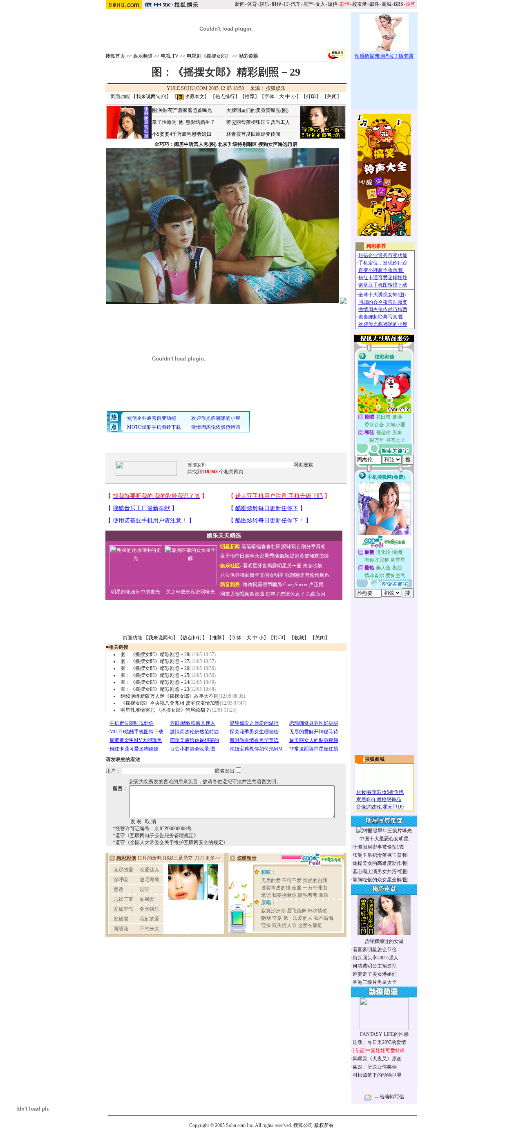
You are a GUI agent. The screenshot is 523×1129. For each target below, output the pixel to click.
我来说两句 (160, 638)
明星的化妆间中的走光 (135, 592)
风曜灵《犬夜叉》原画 (377, 1059)
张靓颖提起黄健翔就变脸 (302, 556)
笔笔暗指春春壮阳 (261, 546)
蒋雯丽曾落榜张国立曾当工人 (258, 122)
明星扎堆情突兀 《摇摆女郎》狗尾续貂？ (165, 710)
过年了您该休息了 (285, 594)
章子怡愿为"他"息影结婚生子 (183, 122)
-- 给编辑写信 (389, 1097)
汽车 (296, 4)
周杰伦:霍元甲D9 (385, 807)
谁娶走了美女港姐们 (375, 974)
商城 (386, 4)
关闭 (332, 96)
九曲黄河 (316, 594)
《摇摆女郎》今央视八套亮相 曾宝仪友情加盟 (170, 703)
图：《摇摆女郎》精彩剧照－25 (155, 675)
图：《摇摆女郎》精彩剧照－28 (155, 654)
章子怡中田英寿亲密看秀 (247, 556)
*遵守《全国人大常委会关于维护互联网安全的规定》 (170, 842)
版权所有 (324, 1125)
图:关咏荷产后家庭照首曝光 (182, 110)
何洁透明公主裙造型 (375, 966)
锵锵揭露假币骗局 (262, 584)
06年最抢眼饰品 (384, 799)
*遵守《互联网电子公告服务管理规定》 (156, 835)
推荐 (250, 96)
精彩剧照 (249, 56)
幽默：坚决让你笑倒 (375, 1067)
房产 (308, 4)
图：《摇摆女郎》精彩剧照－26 (155, 668)
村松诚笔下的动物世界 (377, 1075)
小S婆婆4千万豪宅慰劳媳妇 (181, 134)
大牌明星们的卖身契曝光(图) (257, 110)
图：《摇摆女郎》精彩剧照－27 (155, 661)
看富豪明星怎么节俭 (375, 949)
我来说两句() (151, 96)
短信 (332, 4)
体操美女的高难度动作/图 (380, 863)
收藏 (299, 638)
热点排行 (225, 96)
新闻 (240, 4)
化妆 (361, 792)
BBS (398, 4)
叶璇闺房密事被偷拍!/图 (379, 847)
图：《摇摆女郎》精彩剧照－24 (155, 682)
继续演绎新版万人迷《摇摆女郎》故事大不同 (170, 696)
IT (286, 4)
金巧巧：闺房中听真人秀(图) (185, 144)
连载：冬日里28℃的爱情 (379, 1042)
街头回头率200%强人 (375, 958)
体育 (252, 4)
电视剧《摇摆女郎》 (209, 56)
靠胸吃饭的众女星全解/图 (380, 880)
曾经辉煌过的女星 (384, 941)
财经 (277, 4)
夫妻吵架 (312, 566)
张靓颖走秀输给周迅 (307, 575)
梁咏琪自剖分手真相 (304, 546)
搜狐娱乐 (276, 88)
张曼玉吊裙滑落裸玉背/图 (380, 855)
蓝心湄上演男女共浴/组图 (380, 871)
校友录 (359, 4)
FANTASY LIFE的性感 (384, 1034)
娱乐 (264, 4)
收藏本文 (193, 96)
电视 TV (170, 56)
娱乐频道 (143, 56)
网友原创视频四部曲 (242, 594)
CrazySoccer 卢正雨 (303, 584)
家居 (361, 799)
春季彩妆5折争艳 (385, 792)
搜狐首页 (115, 56)
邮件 (374, 4)
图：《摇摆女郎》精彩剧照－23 (155, 689)
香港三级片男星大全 (375, 982)
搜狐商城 (374, 759)
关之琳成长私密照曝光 (190, 592)
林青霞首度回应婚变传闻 (253, 134)
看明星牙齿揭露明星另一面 (271, 566)
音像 (361, 807)
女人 (320, 4)
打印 (311, 96)
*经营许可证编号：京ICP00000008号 (152, 828)
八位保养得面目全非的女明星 (252, 575)
